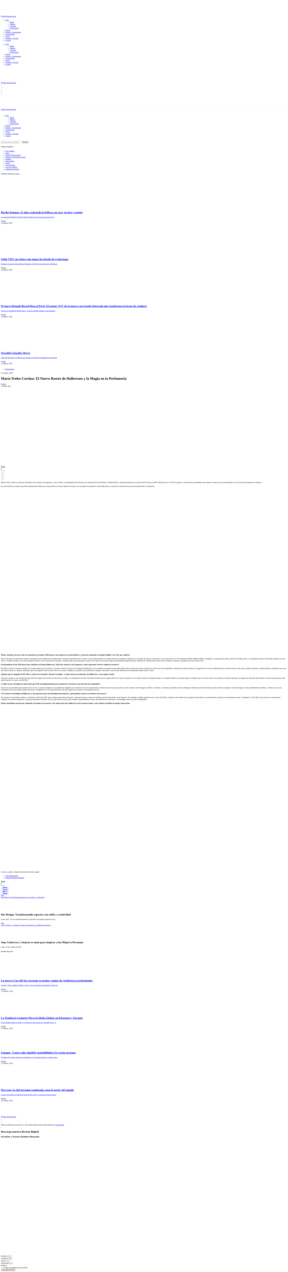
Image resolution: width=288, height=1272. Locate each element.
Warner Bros (9, 161)
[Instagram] (1, 87)
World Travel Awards (13, 155)
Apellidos (4, 1258)
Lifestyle (13, 26)
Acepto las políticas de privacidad (15, 1268)
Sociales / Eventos (11, 38)
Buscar (25, 142)
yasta (7, 153)
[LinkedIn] (1, 91)
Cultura (8, 40)
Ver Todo (16, 174)
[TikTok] (1, 93)
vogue (7, 163)
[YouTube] (1, 89)
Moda (12, 22)
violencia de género (12, 169)
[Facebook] (1, 85)
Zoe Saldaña (9, 151)
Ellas (7, 20)
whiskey (8, 159)
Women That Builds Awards (15, 157)
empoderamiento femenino (14, 878)
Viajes (7, 36)
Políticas (4, 1265)
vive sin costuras (11, 167)
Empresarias (14, 28)
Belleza (12, 24)
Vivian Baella (10, 165)
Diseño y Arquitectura (13, 32)
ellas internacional (11, 876)
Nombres (4, 1256)
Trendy (7, 30)
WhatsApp (5, 1263)
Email (3, 1261)
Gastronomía (10, 34)
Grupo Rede (59, 1125)
